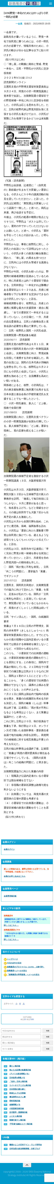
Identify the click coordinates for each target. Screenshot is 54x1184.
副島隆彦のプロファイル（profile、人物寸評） (26, 967)
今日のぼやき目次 (14, 963)
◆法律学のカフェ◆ (17, 1097)
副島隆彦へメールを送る (17, 971)
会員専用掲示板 (10, 896)
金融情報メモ (14, 1104)
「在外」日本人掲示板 (18, 1081)
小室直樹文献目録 (16, 1108)
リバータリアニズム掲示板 (20, 1085)
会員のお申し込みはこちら (14, 876)
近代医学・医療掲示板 (18, 1112)
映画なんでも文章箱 (17, 1093)
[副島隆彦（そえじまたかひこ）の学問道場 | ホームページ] (24, 3)
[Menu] (50, 3)
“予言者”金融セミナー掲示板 (20, 1124)
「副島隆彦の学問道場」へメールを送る (23, 974)
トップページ (12, 959)
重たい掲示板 (14, 1066)
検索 (47, 1031)
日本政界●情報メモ (17, 1078)
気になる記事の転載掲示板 (20, 1070)
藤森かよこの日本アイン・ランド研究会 (25, 1145)
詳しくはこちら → (11, 925)
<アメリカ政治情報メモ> (19, 1074)
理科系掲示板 (14, 1101)
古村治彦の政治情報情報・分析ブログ (24, 1149)
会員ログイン (9, 849)
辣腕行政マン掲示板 (17, 1120)
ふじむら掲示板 (15, 1116)
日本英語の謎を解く (17, 1089)
